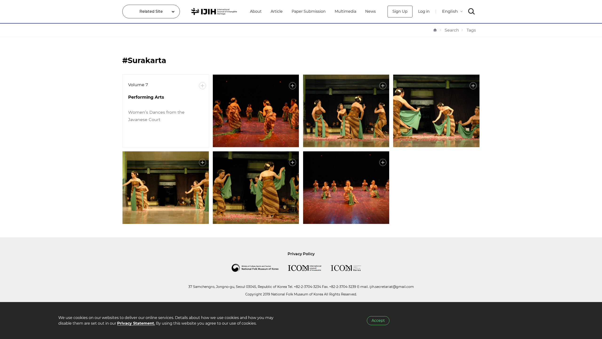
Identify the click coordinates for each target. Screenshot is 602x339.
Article (277, 11)
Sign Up (400, 11)
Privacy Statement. (136, 323)
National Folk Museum (260, 268)
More (202, 85)
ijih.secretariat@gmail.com (391, 287)
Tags (471, 30)
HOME (435, 30)
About (256, 11)
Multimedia (345, 11)
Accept (378, 320)
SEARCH (471, 11)
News (370, 11)
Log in (424, 11)
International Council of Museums (309, 268)
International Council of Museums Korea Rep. (350, 268)
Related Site (151, 11)
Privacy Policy (301, 254)
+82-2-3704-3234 (307, 287)
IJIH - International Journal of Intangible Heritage (214, 11)
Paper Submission (309, 11)
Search (452, 30)
